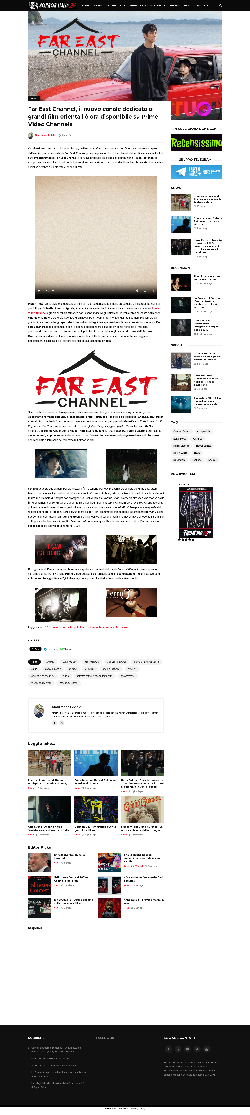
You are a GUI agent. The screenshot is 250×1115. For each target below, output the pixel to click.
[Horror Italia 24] (52, 10)
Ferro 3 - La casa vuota (146, 661)
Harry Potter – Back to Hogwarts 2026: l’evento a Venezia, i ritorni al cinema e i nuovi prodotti (142, 783)
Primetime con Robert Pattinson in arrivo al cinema (95, 782)
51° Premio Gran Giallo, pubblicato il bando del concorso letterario (86, 627)
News (98, 5)
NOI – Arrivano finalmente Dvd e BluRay (143, 879)
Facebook (105, 1038)
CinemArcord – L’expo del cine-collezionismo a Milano (74, 901)
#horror (50, 661)
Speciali (156, 5)
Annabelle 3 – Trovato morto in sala (144, 901)
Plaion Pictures (111, 669)
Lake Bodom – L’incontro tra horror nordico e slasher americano (206, 380)
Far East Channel (116, 661)
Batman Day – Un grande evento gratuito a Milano (95, 828)
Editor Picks (179, 438)
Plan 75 (132, 669)
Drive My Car (70, 661)
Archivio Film (179, 5)
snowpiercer (127, 676)
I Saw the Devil (53, 669)
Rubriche (136, 5)
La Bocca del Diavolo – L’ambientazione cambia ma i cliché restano (208, 303)
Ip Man (73, 669)
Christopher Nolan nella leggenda (69, 856)
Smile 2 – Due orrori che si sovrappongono (54, 1065)
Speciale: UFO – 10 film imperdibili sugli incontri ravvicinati (208, 400)
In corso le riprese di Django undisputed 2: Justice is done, (47, 782)
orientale (90, 669)
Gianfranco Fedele (45, 135)
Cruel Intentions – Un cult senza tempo (207, 277)
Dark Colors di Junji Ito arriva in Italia (50, 1058)
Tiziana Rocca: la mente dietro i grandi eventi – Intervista (207, 356)
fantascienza (92, 661)
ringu (66, 676)
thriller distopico (68, 683)
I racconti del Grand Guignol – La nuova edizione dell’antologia (142, 828)
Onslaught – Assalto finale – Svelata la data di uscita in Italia (48, 828)
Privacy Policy (137, 1108)
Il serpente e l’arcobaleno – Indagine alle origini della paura (206, 325)
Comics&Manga (181, 431)
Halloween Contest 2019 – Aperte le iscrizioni (71, 879)
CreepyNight (204, 431)
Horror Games (203, 445)
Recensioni (114, 5)
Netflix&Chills (180, 452)
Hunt (34, 669)
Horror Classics (181, 445)
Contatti (201, 5)
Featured (197, 438)
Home (86, 5)
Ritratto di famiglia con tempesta (94, 676)
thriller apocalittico (41, 683)
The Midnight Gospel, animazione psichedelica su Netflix (142, 858)
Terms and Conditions (116, 1108)
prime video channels (43, 676)
